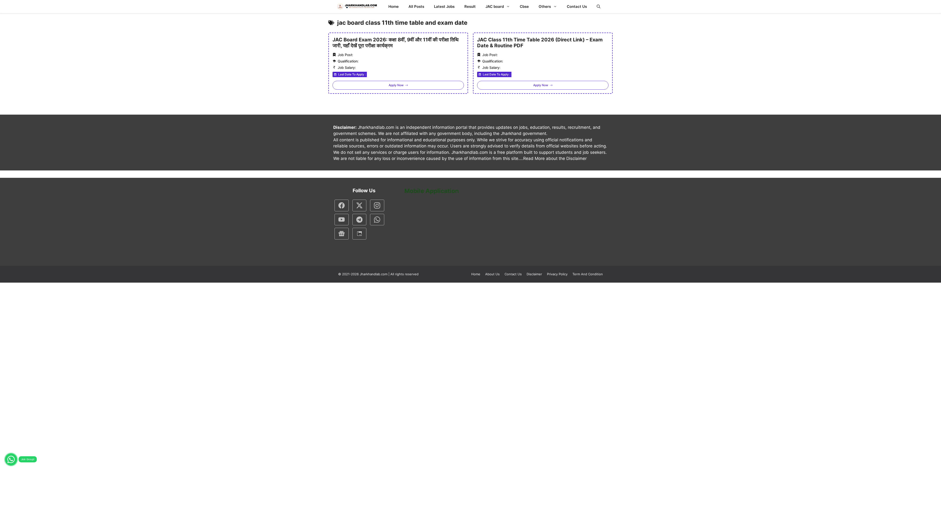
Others (545, 6)
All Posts (416, 6)
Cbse (524, 6)
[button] (598, 6)
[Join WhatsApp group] (11, 459)
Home (393, 6)
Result (470, 6)
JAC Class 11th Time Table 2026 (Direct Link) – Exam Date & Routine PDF (540, 42)
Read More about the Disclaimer (555, 158)
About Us (492, 274)
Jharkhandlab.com (373, 274)
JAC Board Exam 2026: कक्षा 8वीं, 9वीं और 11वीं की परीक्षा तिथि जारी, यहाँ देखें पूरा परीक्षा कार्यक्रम (395, 42)
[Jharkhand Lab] (356, 6)
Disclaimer (534, 274)
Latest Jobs (444, 6)
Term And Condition (587, 274)
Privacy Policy (557, 274)
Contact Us (577, 6)
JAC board (494, 6)
